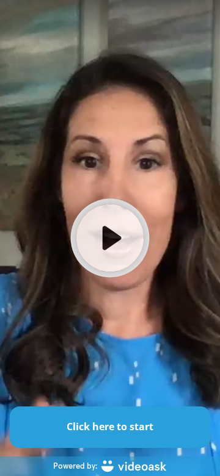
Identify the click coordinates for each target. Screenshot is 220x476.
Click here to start (110, 426)
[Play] (110, 238)
